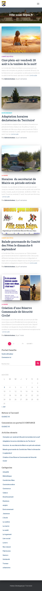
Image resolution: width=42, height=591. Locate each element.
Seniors (5, 555)
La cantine (6, 522)
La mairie (5, 175)
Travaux (5, 563)
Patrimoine (7, 551)
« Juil (3, 407)
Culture (5, 493)
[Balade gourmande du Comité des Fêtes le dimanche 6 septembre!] (21, 221)
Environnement (7, 113)
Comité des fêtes (7, 56)
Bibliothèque (7, 476)
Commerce (7, 488)
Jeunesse (6, 513)
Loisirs (5, 543)
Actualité (6, 472)
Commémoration (9, 484)
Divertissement (8, 497)
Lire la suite (33, 75)
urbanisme (6, 567)
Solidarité (6, 559)
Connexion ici (6, 357)
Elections (6, 501)
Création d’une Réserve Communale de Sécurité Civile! (17, 311)
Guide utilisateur (7, 354)
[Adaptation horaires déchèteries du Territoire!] (21, 98)
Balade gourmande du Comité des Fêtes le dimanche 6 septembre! (21, 245)
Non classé (7, 547)
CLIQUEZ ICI (6, 417)
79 (22, 343)
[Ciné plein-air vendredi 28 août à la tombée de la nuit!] (21, 39)
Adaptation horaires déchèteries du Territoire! (19, 441)
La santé (6, 530)
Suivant (29, 343)
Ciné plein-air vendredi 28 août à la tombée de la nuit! (21, 437)
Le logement (7, 534)
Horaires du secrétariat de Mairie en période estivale (21, 445)
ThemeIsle (28, 586)
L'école (5, 518)
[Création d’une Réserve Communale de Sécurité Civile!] (21, 287)
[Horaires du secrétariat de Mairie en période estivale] (21, 158)
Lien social (6, 538)
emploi (5, 505)
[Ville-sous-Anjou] (4, 3)
